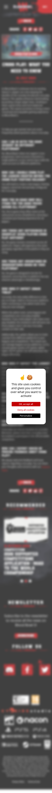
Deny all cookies (25, 409)
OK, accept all (26, 404)
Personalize (26, 415)
